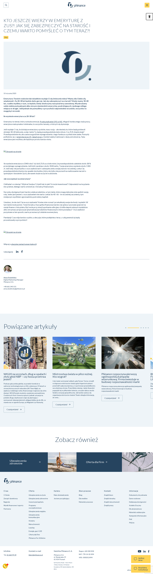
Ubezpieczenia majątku (37, 511)
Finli (130, 519)
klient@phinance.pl (36, 555)
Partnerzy (7, 509)
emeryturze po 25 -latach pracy (29, 137)
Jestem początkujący (61, 498)
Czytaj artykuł (12, 409)
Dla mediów (83, 498)
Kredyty (32, 521)
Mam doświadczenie (61, 495)
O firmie (7, 495)
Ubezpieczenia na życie (37, 495)
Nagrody (7, 502)
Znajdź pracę (108, 505)
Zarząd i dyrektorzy (11, 498)
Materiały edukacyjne (137, 512)
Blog (6, 37)
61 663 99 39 (11, 555)
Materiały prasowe (86, 502)
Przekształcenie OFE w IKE (51, 121)
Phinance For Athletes (37, 538)
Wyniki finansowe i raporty (13, 505)
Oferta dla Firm (34, 535)
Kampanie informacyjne (137, 516)
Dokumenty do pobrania (138, 495)
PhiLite (131, 523)
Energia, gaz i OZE (35, 531)
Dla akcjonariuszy (135, 509)
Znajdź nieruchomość (112, 502)
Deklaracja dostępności (137, 502)
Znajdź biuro (108, 495)
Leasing (31, 528)
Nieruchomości (34, 524)
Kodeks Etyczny (135, 505)
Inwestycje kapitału (36, 502)
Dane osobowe (134, 498)
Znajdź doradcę (109, 498)
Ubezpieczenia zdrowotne (38, 498)
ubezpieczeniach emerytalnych (23, 244)
